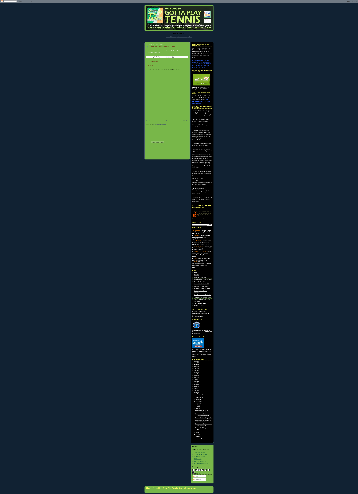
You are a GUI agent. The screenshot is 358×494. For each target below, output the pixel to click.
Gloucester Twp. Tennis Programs (203, 279)
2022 (195, 364)
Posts (196, 476)
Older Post (185, 121)
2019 (195, 370)
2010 (195, 390)
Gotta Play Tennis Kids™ (201, 277)
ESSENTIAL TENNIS (199, 456)
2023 (195, 362)
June (197, 408)
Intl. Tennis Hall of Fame (200, 454)
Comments (197, 479)
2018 (195, 373)
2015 (195, 379)
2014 (195, 382)
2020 (195, 368)
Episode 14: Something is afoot (203, 418)
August (198, 403)
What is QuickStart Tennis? (201, 286)
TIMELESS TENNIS (199, 452)
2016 (195, 377)
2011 (195, 388)
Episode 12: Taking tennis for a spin (162, 47)
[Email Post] (172, 57)
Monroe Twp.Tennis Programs (202, 288)
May (197, 432)
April (197, 434)
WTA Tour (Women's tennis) (201, 463)
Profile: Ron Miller (198, 305)
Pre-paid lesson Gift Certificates (202, 295)
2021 (195, 366)
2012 (195, 386)
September (199, 401)
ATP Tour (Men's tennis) (200, 461)
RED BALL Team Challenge (201, 281)
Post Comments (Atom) (159, 124)
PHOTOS (196, 275)
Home (167, 121)
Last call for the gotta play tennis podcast (179, 37)
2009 (195, 393)
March (197, 436)
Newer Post (149, 121)
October (198, 399)
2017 (195, 375)
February (198, 439)
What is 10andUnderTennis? (201, 284)
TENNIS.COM (197, 459)
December (199, 395)
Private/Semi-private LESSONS (202, 297)
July (197, 406)
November (199, 397)
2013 (195, 384)
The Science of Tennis (200, 303)
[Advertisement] (179, 40)
